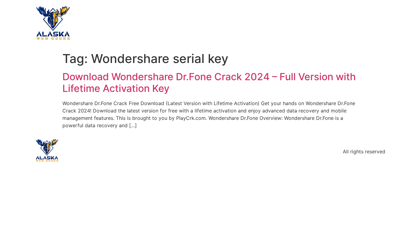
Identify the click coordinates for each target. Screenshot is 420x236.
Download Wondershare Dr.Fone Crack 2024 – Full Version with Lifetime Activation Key (209, 82)
